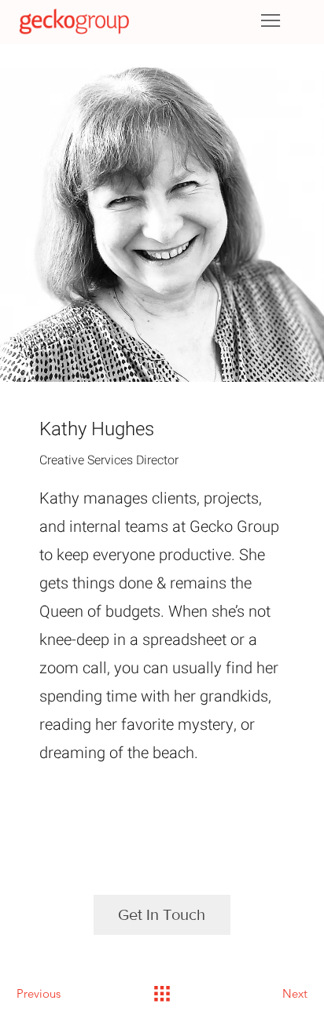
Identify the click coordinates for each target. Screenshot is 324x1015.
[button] (162, 915)
